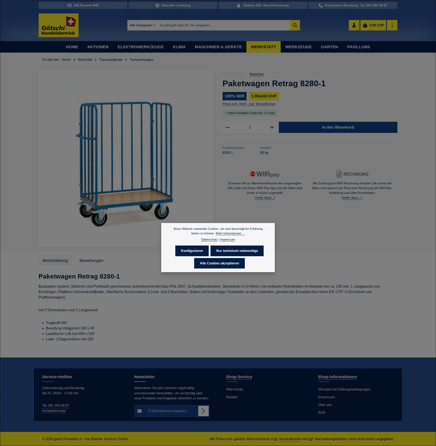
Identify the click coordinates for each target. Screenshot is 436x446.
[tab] (55, 261)
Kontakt (232, 397)
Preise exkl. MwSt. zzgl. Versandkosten (249, 104)
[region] (126, 158)
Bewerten (257, 74)
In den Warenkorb (338, 127)
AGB (321, 412)
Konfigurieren (192, 251)
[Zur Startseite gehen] (59, 25)
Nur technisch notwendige (237, 251)
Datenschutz (209, 239)
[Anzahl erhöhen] (272, 127)
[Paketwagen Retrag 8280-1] (126, 158)
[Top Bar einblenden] (392, 25)
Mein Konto (234, 389)
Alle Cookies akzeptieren (219, 263)
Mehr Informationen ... (230, 233)
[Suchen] (295, 25)
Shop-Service (239, 377)
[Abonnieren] (203, 411)
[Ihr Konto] (354, 25)
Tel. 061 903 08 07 (55, 405)
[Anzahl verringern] (227, 127)
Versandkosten (290, 439)
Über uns (325, 405)
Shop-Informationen (337, 377)
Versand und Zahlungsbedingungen (344, 389)
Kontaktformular (54, 411)
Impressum (326, 397)
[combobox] (223, 25)
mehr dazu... (265, 197)
